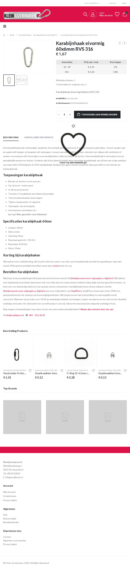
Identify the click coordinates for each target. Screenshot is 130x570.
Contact (112, 3)
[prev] (120, 43)
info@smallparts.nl (15, 315)
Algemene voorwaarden (14, 540)
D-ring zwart (72, 370)
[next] (124, 43)
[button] (85, 14)
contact (56, 265)
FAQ (5, 515)
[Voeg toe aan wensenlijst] (30, 370)
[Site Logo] (27, 14)
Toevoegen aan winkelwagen (99, 114)
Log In (124, 3)
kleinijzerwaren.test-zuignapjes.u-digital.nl (92, 278)
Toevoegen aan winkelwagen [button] (26, 343)
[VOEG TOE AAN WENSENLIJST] (73, 126)
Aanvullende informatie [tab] (38, 137)
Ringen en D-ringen (88, 370)
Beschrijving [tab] (11, 137)
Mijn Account (9, 492)
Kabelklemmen (42, 370)
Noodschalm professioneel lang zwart (20, 370)
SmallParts (76, 291)
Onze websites (91, 3)
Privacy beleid (10, 500)
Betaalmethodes (11, 522)
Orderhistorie (9, 496)
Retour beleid (9, 518)
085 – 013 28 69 (37, 315)
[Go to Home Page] (4, 35)
